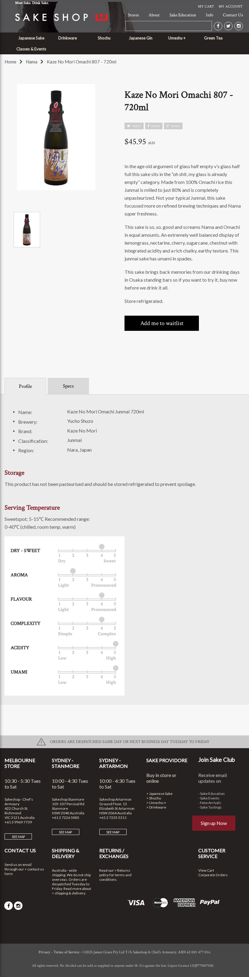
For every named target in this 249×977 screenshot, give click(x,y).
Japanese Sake (31, 38)
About (154, 15)
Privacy (44, 952)
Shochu (104, 38)
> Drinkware (156, 807)
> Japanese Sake (159, 793)
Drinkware (67, 38)
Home (10, 61)
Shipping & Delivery (65, 853)
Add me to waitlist (161, 323)
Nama (31, 61)
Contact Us (233, 15)
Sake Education (182, 15)
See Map (18, 837)
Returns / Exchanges (113, 853)
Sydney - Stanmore (65, 763)
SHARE (155, 126)
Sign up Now (214, 823)
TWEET (136, 126)
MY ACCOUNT (231, 6)
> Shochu (153, 798)
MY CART (206, 6)
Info (209, 15)
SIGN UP (125, 511)
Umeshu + (177, 38)
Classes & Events (31, 48)
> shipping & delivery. (69, 893)
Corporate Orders (213, 875)
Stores (133, 15)
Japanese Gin (140, 38)
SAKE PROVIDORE (166, 760)
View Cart (206, 870)
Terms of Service (66, 952)
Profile (25, 386)
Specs (68, 386)
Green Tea (213, 38)
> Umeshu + (156, 802)
